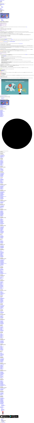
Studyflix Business (2, 410)
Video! (0, 78)
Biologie (2, 19)
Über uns (2, 408)
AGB (1, 419)
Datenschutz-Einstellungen (3, 420)
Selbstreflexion (2, 20)
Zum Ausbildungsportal (3, 405)
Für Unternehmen (2, 409)
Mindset (2, 70)
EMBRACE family (3, 422)
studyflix (1, 1)
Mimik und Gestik (5, 41)
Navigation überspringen (2, 0)
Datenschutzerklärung (21, 43)
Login (1, 6)
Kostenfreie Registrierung (2, 4)
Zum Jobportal (1, 407)
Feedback (2, 7)
